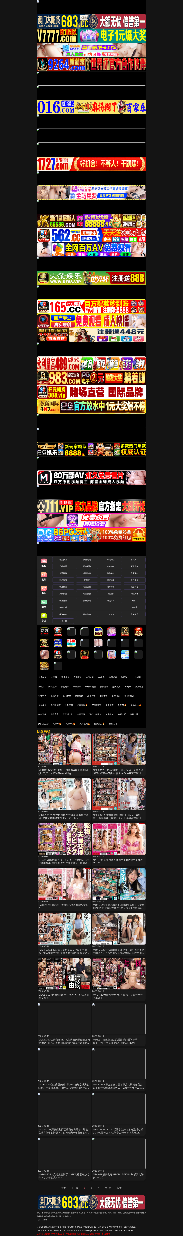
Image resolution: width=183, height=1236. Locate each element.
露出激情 (87, 600)
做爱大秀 (122, 714)
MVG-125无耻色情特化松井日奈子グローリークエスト (118, 996)
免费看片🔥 (82, 705)
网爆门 (134, 600)
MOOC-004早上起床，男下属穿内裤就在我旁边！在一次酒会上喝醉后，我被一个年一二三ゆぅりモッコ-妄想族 (119, 1087)
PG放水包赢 (90, 686)
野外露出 (134, 580)
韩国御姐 (87, 573)
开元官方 (55, 714)
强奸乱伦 (87, 559)
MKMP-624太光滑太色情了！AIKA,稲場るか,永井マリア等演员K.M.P (64, 1176)
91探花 (87, 580)
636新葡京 (96, 705)
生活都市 (63, 614)
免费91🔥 (57, 723)
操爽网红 (104, 686)
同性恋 (134, 607)
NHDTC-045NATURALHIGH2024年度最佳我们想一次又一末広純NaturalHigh (64, 771)
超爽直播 (116, 686)
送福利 (138, 677)
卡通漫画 (63, 600)
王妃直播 (55, 695)
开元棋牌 (65, 677)
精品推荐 (63, 559)
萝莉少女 (134, 559)
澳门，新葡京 (95, 714)
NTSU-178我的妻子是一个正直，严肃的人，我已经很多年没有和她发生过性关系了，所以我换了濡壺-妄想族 (64, 863)
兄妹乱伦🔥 (84, 723)
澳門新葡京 (56, 705)
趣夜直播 (91, 695)
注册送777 (126, 677)
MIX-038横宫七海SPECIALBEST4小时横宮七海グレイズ (118, 1176)
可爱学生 (111, 587)
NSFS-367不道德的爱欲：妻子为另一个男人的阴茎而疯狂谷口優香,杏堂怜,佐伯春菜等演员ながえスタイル (118, 773)
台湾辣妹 (63, 573)
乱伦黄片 (67, 695)
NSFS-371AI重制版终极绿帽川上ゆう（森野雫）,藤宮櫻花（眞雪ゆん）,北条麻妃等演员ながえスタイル (118, 818)
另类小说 (63, 621)
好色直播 (42, 714)
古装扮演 (63, 587)
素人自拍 (134, 566)
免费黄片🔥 (99, 723)
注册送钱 (113, 677)
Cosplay (110, 566)
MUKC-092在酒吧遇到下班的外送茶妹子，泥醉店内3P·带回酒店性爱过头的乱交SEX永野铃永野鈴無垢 (118, 908)
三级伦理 (63, 566)
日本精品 (87, 566)
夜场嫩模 (104, 695)
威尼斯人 (42, 677)
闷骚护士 (134, 593)
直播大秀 (134, 714)
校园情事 (87, 614)
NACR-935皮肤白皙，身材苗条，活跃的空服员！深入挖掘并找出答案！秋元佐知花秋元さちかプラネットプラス (64, 953)
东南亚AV (135, 573)
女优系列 (87, 587)
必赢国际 (65, 686)
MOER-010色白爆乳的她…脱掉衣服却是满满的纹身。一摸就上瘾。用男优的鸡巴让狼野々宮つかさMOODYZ (64, 1087)
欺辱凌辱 (63, 580)
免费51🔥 (122, 705)
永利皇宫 (69, 705)
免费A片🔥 (70, 723)
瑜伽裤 (111, 593)
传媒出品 (63, 607)
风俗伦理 (134, 614)
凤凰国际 (77, 686)
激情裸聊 (110, 705)
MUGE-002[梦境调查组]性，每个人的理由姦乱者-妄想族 (63, 996)
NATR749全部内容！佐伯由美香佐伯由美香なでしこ (118, 861)
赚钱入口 (113, 723)
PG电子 (101, 677)
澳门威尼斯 (43, 723)
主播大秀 (42, 695)
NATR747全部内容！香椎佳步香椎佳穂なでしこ (63, 906)
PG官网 (54, 677)
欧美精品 (111, 559)
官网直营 (78, 677)
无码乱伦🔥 (136, 705)
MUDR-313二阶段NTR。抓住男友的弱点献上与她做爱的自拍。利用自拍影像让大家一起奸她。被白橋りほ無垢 (64, 1042)
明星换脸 (87, 593)
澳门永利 (90, 677)
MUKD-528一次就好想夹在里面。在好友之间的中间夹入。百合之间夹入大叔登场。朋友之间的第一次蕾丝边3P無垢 (119, 953)
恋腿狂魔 (134, 587)
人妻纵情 (111, 614)
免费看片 (110, 714)
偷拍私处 (79, 695)
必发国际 (116, 695)
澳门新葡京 (129, 695)
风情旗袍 (63, 593)
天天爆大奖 (68, 714)
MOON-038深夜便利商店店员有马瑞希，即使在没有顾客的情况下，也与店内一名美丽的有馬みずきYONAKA (64, 1132)
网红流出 (111, 580)
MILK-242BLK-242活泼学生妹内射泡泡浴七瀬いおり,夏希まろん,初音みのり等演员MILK (118, 1131)
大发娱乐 (42, 705)
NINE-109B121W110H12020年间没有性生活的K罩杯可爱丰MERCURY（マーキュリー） (63, 816)
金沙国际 (81, 714)
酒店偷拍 (139, 686)
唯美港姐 (111, 573)
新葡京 (41, 686)
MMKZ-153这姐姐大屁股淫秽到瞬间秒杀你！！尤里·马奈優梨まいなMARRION (115, 1041)
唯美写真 (111, 600)
